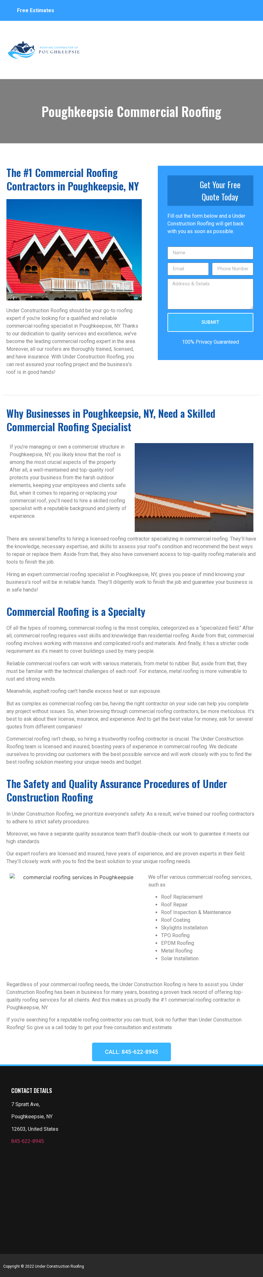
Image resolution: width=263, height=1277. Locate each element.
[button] (248, 46)
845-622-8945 (27, 1141)
